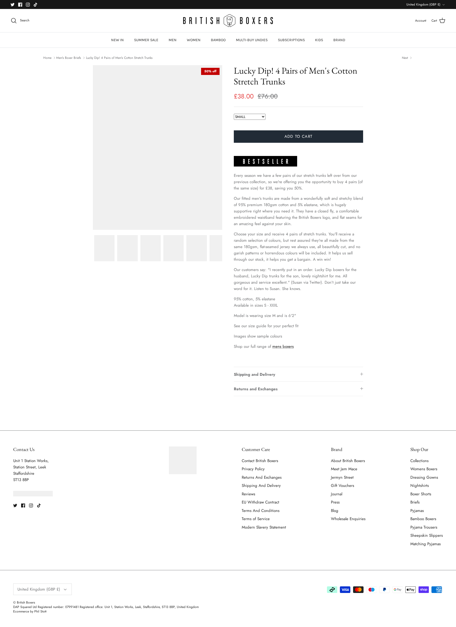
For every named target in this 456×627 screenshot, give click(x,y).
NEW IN (117, 40)
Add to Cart (298, 136)
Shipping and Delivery (254, 374)
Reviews (248, 494)
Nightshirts (419, 485)
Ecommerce (21, 611)
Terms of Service (256, 519)
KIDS (319, 40)
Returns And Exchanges (262, 477)
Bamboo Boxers (423, 519)
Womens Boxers (423, 469)
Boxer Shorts (420, 494)
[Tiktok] (35, 5)
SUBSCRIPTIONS (291, 40)
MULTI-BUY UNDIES (252, 40)
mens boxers (283, 346)
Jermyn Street (342, 477)
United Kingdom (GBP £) (423, 4)
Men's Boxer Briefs (68, 57)
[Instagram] (28, 5)
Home (47, 57)
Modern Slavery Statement (264, 527)
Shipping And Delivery (261, 485)
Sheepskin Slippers (426, 535)
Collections (419, 461)
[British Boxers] (228, 20)
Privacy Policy (253, 469)
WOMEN (194, 40)
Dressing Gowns (424, 477)
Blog (334, 511)
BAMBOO (218, 40)
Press (335, 502)
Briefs (415, 502)
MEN (173, 40)
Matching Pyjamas (425, 544)
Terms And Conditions (260, 511)
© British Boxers (24, 602)
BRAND (339, 40)
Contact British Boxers (260, 461)
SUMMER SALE (146, 40)
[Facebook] (20, 5)
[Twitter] (13, 5)
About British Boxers (348, 461)
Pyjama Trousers (423, 527)
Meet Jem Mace (344, 469)
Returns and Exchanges (256, 389)
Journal (336, 494)
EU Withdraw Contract (260, 502)
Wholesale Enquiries (348, 519)
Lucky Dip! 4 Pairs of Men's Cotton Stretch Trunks (119, 57)
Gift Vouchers (342, 485)
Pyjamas (417, 511)
